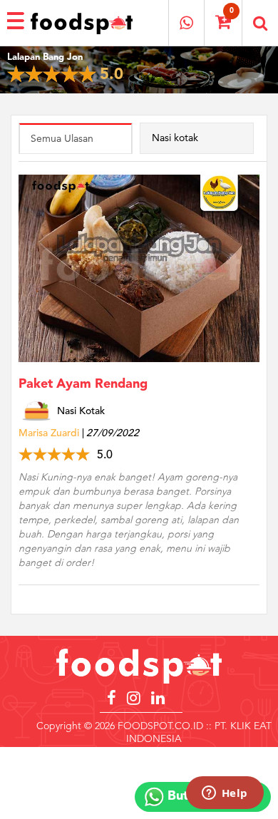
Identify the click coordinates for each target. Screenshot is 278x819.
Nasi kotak (175, 138)
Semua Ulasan (62, 139)
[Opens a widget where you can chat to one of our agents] (224, 794)
